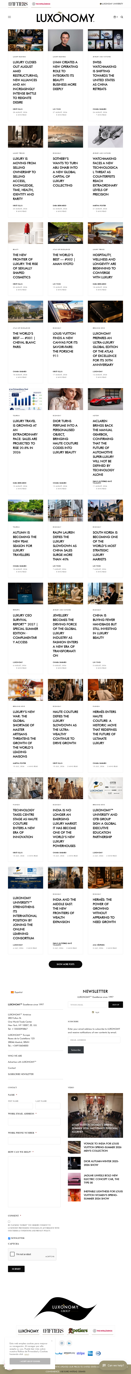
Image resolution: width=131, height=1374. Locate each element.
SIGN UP (97, 697)
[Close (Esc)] (123, 655)
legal (98, 705)
